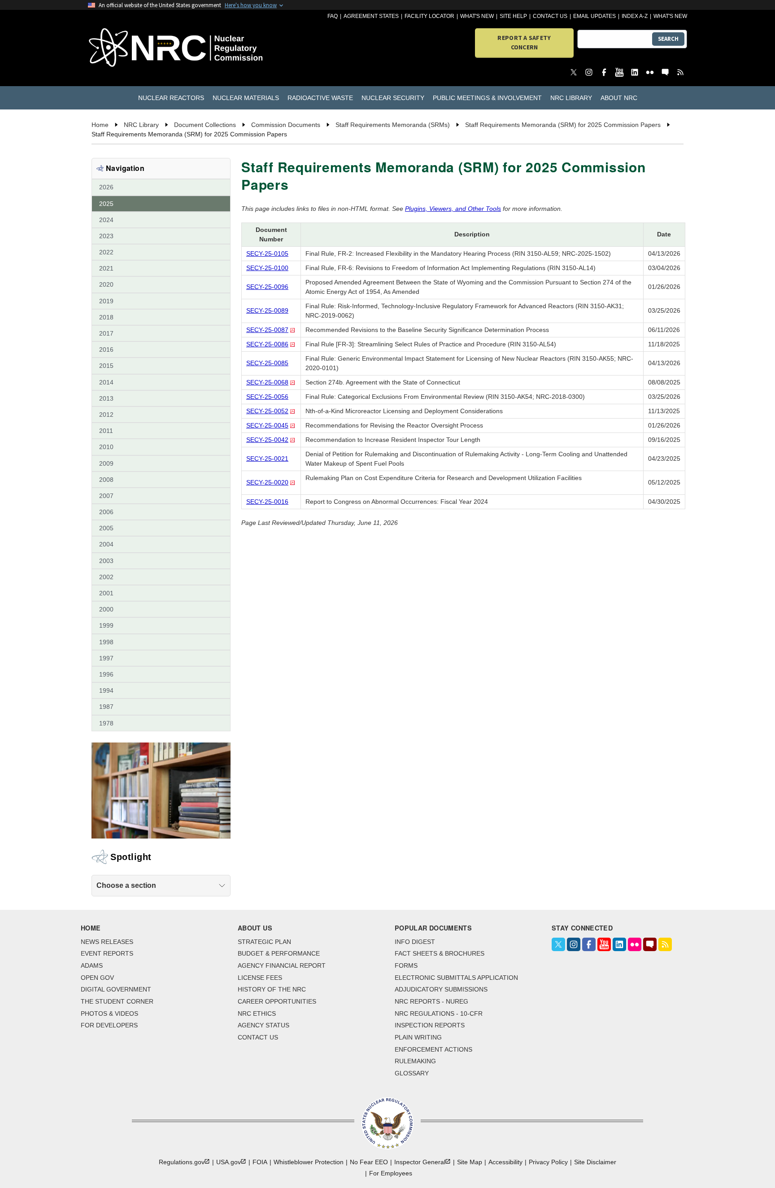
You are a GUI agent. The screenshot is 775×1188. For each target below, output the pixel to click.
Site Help (513, 16)
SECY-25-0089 (267, 310)
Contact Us (550, 16)
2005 (106, 528)
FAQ (332, 16)
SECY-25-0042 (267, 439)
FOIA (260, 1162)
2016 (106, 349)
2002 (106, 577)
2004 (106, 544)
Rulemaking (415, 1061)
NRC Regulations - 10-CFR (439, 1013)
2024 (106, 219)
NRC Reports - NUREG (431, 1001)
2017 (106, 333)
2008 (106, 479)
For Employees (390, 1173)
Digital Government (116, 989)
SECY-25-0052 (267, 411)
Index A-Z (635, 16)
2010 (106, 446)
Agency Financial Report (282, 965)
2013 (106, 398)
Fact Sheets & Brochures (439, 953)
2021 (106, 268)
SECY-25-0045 (267, 425)
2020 (106, 284)
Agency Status (263, 1025)
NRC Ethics (257, 1013)
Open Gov (97, 977)
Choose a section (126, 885)
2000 (106, 609)
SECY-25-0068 (267, 382)
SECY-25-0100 (267, 267)
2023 (106, 236)
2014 (106, 382)
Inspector (419, 1162)
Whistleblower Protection (309, 1162)
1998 (106, 642)
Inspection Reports (430, 1025)
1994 (106, 690)
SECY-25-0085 (267, 363)
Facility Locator (429, 16)
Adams (92, 965)
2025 (106, 203)
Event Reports (107, 953)
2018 (106, 317)
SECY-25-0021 (267, 458)
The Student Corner (117, 1001)
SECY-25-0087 (267, 329)
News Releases (107, 941)
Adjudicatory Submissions (441, 989)
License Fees (260, 977)
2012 (106, 414)
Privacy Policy (548, 1162)
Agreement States (371, 16)
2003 (106, 560)
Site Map (469, 1162)
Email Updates (594, 16)
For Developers (109, 1025)
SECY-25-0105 (267, 253)
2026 (106, 187)
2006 (106, 511)
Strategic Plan (264, 941)
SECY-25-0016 (267, 501)
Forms (406, 965)
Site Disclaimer (595, 1162)
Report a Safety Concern (524, 42)
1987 (106, 706)
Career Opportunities (277, 1001)
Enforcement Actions (433, 1049)
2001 (106, 593)
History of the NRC (272, 989)
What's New (477, 16)
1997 (106, 658)
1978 (106, 723)
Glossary (412, 1073)
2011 (106, 430)
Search (668, 39)
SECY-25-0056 (267, 396)
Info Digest (415, 941)
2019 (106, 301)
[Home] (136, 48)
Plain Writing (418, 1037)
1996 (106, 674)
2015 (106, 365)
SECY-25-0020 (267, 482)
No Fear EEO (369, 1162)
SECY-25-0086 (267, 344)
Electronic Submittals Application (456, 977)
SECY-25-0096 (267, 286)
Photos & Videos (109, 1013)
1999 (106, 625)
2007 (106, 495)
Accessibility (505, 1162)
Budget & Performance (279, 953)
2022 (106, 252)
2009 (106, 463)
